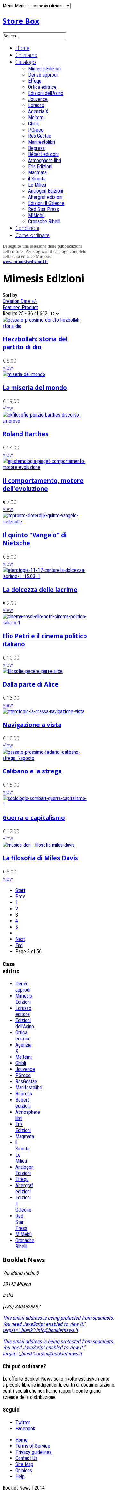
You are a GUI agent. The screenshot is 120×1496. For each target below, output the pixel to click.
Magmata (37, 173)
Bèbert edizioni (23, 1103)
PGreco (36, 130)
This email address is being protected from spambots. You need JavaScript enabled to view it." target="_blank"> (58, 1324)
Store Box (21, 20)
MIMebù (36, 215)
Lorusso (36, 105)
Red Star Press (43, 209)
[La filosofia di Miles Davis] (39, 845)
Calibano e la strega (32, 771)
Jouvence (38, 99)
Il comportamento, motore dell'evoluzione (43, 484)
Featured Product (20, 307)
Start (20, 890)
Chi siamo (26, 55)
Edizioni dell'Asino (45, 93)
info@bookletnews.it (57, 1330)
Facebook (25, 1429)
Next (20, 939)
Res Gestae (39, 136)
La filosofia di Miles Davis (40, 858)
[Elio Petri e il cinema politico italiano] (46, 623)
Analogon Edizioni (45, 191)
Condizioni (27, 228)
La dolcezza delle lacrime (40, 590)
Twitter (22, 1422)
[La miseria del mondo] (24, 374)
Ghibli (33, 124)
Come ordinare (32, 235)
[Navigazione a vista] (43, 711)
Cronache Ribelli (44, 221)
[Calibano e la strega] (46, 758)
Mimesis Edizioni (44, 69)
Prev (20, 896)
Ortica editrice (42, 87)
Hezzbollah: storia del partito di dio (35, 343)
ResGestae (26, 1081)
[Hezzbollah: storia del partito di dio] (46, 326)
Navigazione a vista (32, 725)
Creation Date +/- (20, 301)
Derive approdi (43, 75)
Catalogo (25, 62)
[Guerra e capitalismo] (46, 804)
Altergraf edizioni (45, 197)
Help (20, 1476)
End (19, 945)
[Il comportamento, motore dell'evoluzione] (46, 467)
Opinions (23, 1470)
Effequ (34, 81)
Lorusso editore (23, 1011)
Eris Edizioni (40, 166)
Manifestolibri (41, 142)
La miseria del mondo (35, 387)
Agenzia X (38, 111)
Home (22, 47)
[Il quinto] (46, 522)
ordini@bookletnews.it (59, 1354)
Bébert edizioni (43, 154)
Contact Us (26, 1458)
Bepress (36, 148)
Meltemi (36, 118)
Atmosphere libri (44, 160)
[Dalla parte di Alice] (33, 671)
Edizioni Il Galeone (46, 203)
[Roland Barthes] (46, 421)
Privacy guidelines (33, 1452)
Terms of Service (32, 1446)
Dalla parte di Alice (31, 684)
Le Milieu (37, 185)
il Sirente (37, 179)
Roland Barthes (26, 434)
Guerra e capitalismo (34, 818)
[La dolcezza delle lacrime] (46, 576)
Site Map (24, 1464)
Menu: (21, 6)
